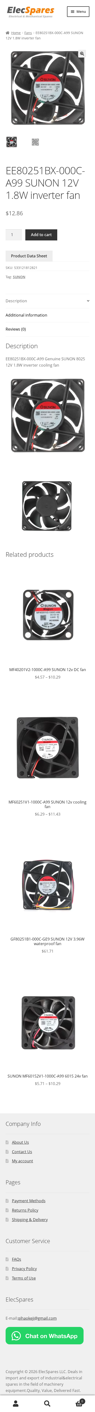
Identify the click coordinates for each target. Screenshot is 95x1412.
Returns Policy (25, 1210)
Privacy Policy (24, 1268)
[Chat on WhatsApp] (48, 1335)
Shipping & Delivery (30, 1219)
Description (16, 301)
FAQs (16, 1259)
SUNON (19, 277)
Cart (73, 1399)
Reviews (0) (16, 329)
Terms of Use (24, 1278)
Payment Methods (29, 1200)
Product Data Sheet (29, 256)
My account (22, 1161)
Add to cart (41, 234)
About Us (20, 1142)
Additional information (26, 315)
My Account (16, 1404)
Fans (28, 32)
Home (16, 32)
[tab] (48, 301)
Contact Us (22, 1151)
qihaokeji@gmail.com (37, 1318)
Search (47, 1404)
